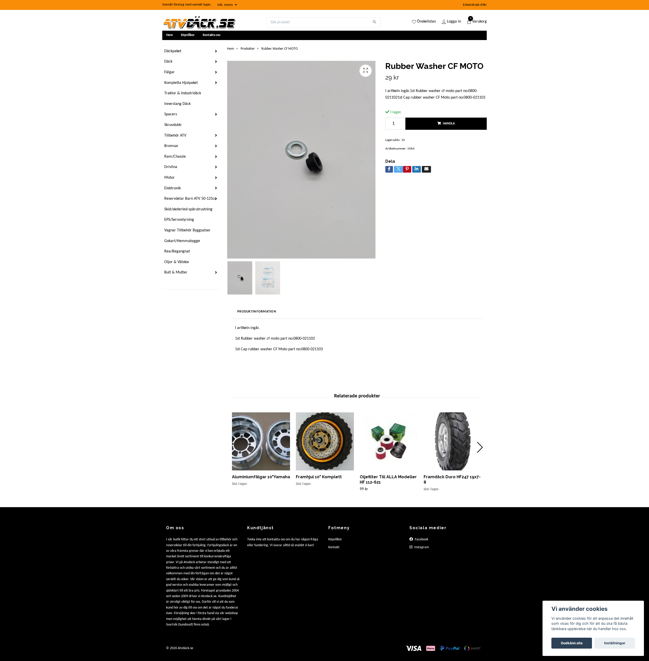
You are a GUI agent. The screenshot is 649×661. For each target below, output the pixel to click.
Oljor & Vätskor (176, 262)
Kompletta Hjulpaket (181, 83)
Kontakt (333, 547)
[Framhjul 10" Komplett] (325, 441)
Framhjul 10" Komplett (319, 476)
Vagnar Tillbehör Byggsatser (187, 230)
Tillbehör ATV (175, 136)
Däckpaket (172, 51)
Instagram (421, 547)
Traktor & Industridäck (182, 93)
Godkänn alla (572, 643)
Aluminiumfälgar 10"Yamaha (261, 476)
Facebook (421, 539)
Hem (169, 35)
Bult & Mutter (175, 272)
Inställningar (614, 643)
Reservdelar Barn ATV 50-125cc (190, 199)
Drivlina (170, 167)
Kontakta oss (211, 35)
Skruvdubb (172, 125)
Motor (169, 178)
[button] (479, 447)
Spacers (170, 114)
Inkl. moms (225, 5)
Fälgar (169, 72)
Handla (449, 123)
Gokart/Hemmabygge (182, 241)
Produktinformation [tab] (256, 311)
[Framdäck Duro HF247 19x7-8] (453, 441)
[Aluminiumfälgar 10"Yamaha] (261, 441)
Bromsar (171, 146)
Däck (168, 62)
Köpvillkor (188, 35)
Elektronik (172, 188)
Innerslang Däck (177, 104)
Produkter (248, 49)
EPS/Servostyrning (179, 220)
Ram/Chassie (175, 157)
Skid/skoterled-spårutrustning (188, 209)
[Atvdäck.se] (199, 22)
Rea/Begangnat (177, 251)
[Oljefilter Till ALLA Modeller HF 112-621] (389, 441)
